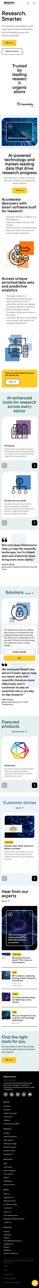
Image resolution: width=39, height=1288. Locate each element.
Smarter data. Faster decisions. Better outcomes (19, 847)
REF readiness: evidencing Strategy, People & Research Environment (24, 978)
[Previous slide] (4, 465)
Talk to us (9, 43)
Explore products (12, 51)
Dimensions (9, 766)
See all (28, 593)
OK (19, 658)
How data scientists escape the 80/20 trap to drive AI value (23, 1000)
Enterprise (9, 446)
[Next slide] (34, 465)
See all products (18, 732)
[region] (19, 104)
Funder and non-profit (15, 501)
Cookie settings (19, 652)
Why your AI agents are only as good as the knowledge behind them (24, 1018)
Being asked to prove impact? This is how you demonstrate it (22, 960)
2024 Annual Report (18, 138)
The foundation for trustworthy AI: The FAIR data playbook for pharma (17, 939)
